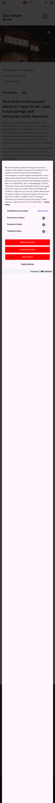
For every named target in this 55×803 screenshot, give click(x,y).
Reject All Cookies (27, 242)
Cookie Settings (27, 264)
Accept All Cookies (27, 250)
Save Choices (27, 257)
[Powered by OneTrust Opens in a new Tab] (41, 272)
